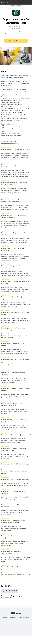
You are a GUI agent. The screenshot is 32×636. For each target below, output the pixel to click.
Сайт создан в (14, 5)
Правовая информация (23, 617)
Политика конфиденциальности (16, 623)
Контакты (9, 2)
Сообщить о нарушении (9, 617)
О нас (3, 2)
